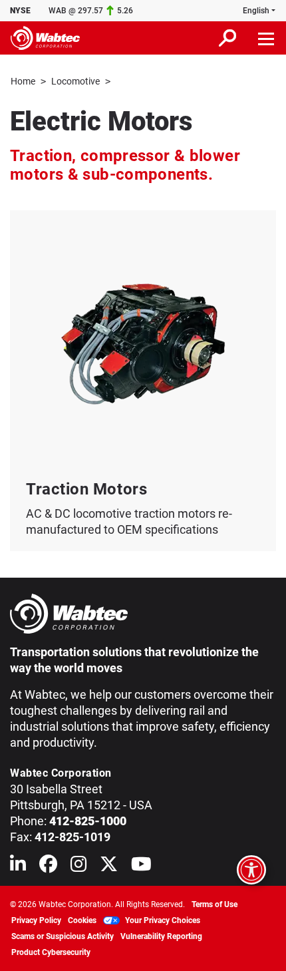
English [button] (256, 10)
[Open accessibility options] (251, 869)
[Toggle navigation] (266, 38)
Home (23, 81)
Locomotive (75, 81)
